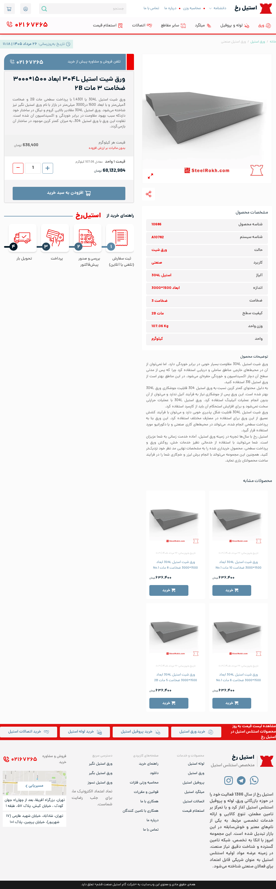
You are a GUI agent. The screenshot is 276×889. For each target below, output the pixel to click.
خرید (229, 590)
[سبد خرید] (9, 8)
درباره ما (170, 8)
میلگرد (200, 26)
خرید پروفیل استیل (136, 732)
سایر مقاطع (170, 26)
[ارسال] (44, 8)
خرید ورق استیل (192, 732)
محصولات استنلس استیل (255, 732)
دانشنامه (220, 8)
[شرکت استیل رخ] (265, 761)
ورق (261, 26)
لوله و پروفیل (231, 26)
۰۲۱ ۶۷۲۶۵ (29, 63)
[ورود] (25, 8)
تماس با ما (151, 8)
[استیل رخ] (266, 8)
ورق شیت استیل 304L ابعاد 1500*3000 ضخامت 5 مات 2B (175, 677)
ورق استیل (257, 41)
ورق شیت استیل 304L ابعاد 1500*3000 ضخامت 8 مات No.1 (175, 565)
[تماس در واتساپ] (254, 780)
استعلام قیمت (104, 26)
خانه (273, 41)
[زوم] (150, 177)
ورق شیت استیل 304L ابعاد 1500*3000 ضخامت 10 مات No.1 (238, 565)
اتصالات (138, 26)
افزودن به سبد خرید (65, 193)
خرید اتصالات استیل (24, 732)
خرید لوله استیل (81, 732)
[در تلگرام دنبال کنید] (241, 780)
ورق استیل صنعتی (233, 41)
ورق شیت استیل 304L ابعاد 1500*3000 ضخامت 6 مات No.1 (238, 677)
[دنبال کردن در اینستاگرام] (228, 780)
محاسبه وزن (192, 8)
